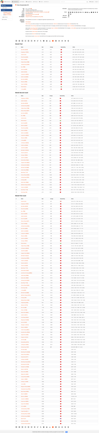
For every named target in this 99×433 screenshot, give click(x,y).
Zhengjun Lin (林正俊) (25, 324)
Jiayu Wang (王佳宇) (34, 28)
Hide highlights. (28, 21)
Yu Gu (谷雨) (23, 384)
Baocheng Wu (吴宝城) (25, 364)
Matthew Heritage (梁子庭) (26, 184)
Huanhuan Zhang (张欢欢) (25, 423)
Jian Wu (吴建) (23, 339)
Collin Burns (55, 23)
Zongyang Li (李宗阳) (25, 52)
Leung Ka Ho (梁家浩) (25, 74)
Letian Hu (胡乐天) (24, 314)
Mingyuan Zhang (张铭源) (25, 386)
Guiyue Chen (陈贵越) (25, 403)
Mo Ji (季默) (23, 66)
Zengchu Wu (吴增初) (25, 334)
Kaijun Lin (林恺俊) (70, 25)
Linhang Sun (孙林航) (25, 344)
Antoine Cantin (37, 36)
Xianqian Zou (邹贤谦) (25, 366)
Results (4, 5)
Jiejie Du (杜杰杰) (24, 71)
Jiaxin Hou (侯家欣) (24, 157)
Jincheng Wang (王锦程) (25, 408)
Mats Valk (69, 23)
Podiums (5, 7)
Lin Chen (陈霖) (73, 28)
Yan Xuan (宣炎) (24, 349)
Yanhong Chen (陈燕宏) (25, 280)
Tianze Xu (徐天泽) (24, 152)
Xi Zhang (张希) (24, 179)
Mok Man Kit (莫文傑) (25, 150)
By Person (6, 17)
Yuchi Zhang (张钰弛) (25, 317)
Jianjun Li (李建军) (24, 379)
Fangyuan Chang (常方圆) (30, 16)
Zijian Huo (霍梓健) (24, 396)
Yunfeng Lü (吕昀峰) (24, 381)
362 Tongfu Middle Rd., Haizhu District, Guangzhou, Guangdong (36, 12)
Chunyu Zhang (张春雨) (25, 174)
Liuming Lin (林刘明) (24, 359)
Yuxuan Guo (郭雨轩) (25, 401)
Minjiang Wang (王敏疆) (25, 300)
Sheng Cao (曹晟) (24, 81)
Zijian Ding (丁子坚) (24, 172)
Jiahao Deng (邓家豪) (25, 275)
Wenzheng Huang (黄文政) (25, 361)
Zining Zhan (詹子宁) (24, 356)
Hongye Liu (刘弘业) (24, 337)
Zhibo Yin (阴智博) (24, 393)
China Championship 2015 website (31, 14)
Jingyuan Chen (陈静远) (25, 162)
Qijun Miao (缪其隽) (24, 49)
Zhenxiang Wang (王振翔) (25, 413)
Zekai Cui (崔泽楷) (24, 59)
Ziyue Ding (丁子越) (24, 189)
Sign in (96, 1)
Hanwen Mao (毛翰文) (25, 160)
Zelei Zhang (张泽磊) (24, 421)
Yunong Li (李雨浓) (24, 155)
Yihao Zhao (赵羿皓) (24, 57)
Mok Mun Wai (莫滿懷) (25, 167)
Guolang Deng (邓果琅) (25, 177)
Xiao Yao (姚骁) (24, 307)
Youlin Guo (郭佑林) (24, 145)
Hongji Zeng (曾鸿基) (24, 302)
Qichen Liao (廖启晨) (24, 76)
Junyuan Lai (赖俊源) (25, 398)
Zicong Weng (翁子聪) (25, 342)
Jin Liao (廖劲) (23, 406)
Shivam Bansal (23, 86)
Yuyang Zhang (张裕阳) (25, 376)
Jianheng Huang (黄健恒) (25, 416)
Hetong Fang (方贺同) (25, 347)
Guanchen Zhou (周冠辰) (25, 332)
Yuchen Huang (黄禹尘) (25, 329)
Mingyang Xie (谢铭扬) (25, 319)
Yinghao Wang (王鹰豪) (25, 108)
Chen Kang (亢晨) (24, 192)
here (36, 19)
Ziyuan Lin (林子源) (24, 369)
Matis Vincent (23, 418)
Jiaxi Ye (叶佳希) (24, 322)
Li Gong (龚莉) (23, 89)
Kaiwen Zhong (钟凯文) (25, 354)
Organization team (28, 15)
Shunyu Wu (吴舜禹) (24, 371)
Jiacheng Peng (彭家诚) (25, 64)
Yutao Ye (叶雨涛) (24, 84)
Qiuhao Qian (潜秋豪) (25, 182)
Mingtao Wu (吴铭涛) (24, 374)
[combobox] (74, 2)
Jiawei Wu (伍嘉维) (24, 147)
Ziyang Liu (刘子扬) (24, 305)
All (4, 10)
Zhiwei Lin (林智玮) (24, 327)
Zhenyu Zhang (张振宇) (25, 110)
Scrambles (5, 19)
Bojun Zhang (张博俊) (25, 391)
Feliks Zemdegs (28, 23)
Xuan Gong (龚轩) (24, 69)
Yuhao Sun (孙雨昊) (24, 187)
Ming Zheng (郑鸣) (39, 16)
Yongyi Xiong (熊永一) (25, 411)
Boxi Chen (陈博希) (24, 79)
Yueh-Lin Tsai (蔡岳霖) (33, 29)
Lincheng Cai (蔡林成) (25, 142)
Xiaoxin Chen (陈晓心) (25, 312)
